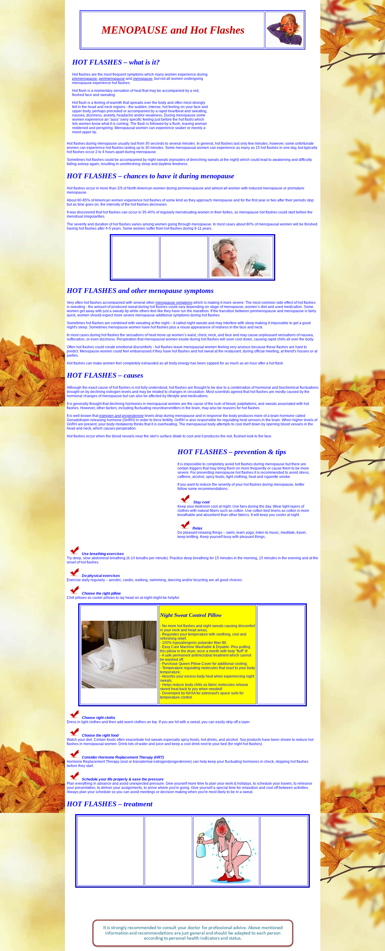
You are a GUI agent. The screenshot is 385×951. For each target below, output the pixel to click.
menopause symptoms (174, 302)
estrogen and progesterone (121, 416)
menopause (142, 79)
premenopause (84, 79)
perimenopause (112, 79)
